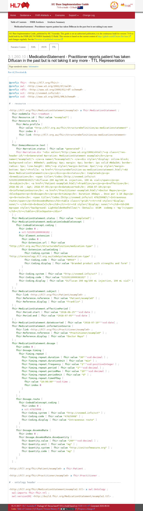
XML (33, 47)
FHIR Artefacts (42, 15)
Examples (60, 15)
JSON (44, 47)
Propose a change (85, 509)
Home (13, 15)
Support (73, 15)
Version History (50, 509)
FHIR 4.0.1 (82, 506)
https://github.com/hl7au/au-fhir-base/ (113, 36)
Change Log (89, 15)
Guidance (24, 15)
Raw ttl (11, 72)
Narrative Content (18, 47)
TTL (54, 47)
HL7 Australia (28, 506)
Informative (33, 66)
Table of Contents (24, 509)
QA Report (37, 509)
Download (19, 72)
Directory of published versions (47, 39)
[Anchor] (127, 60)
